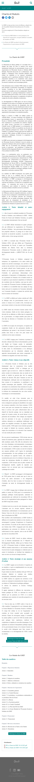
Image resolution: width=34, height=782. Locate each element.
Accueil (3, 8)
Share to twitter (6, 17)
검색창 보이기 (31, 3)
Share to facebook (3, 17)
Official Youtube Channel (18, 770)
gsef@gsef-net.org (19, 773)
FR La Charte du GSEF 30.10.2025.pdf (16, 745)
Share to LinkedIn (9, 17)
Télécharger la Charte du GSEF (16, 638)
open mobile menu (3, 3)
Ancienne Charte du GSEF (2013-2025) (17, 641)
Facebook (10, 770)
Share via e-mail (13, 17)
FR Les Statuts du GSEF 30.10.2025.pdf (17, 748)
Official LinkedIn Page (14, 770)
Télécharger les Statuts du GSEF (17, 733)
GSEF (17, 2)
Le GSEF (9, 8)
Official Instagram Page (22, 770)
